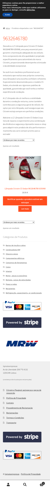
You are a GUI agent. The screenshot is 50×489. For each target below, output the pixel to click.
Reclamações (12, 413)
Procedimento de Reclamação (19, 408)
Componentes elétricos (15, 258)
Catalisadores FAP (13, 250)
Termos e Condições (15, 417)
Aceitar (7, 15)
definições (31, 10)
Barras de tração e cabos (16, 245)
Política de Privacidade (16, 398)
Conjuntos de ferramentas (16, 262)
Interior (9, 271)
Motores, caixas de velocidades (18, 280)
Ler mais (25, 208)
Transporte (11, 422)
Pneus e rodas (11, 284)
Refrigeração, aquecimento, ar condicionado (24, 293)
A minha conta (8, 484)
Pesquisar (25, 484)
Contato (10, 403)
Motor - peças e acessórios (16, 276)
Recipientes (10, 288)
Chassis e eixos (12, 254)
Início (8, 28)
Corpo (8, 267)
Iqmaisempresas (12, 474)
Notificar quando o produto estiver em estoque (25, 201)
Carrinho (38, 482)
